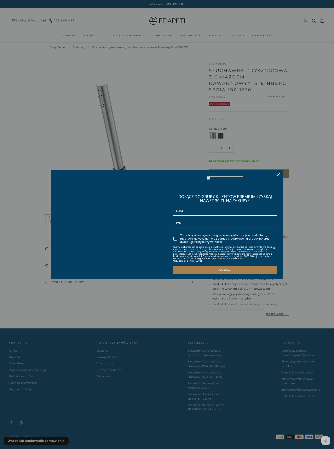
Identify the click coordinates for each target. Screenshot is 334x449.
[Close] (278, 174)
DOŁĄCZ (225, 270)
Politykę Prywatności (208, 242)
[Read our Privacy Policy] (274, 247)
